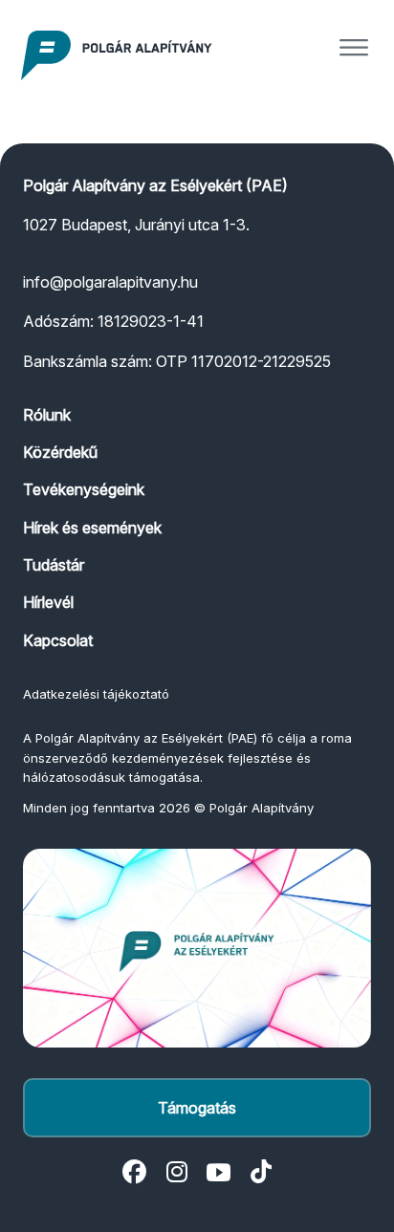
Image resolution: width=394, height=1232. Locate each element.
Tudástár (53, 564)
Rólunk (47, 414)
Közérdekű (60, 452)
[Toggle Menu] (354, 47)
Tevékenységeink (83, 489)
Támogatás (197, 1107)
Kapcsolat (58, 640)
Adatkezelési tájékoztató (96, 694)
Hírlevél (48, 602)
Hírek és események (92, 527)
